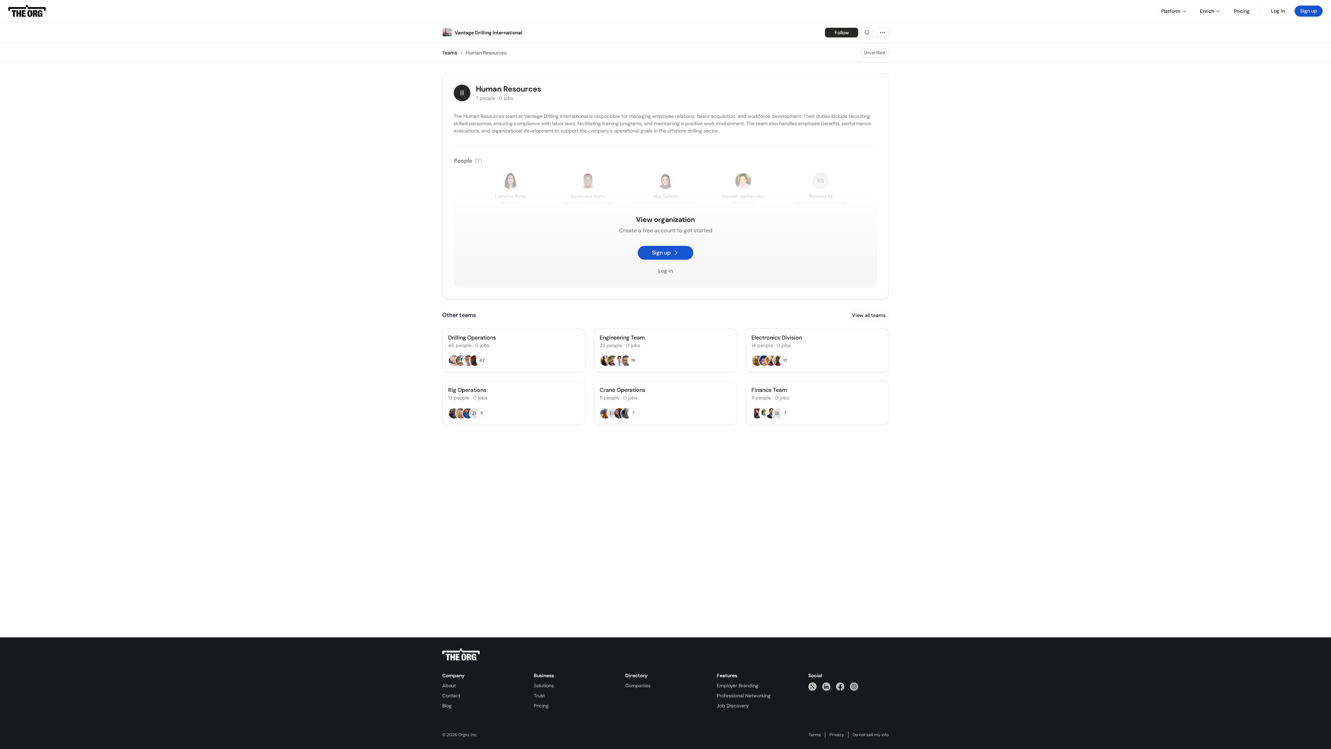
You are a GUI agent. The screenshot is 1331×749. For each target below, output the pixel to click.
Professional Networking (744, 695)
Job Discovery (733, 706)
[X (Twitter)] (812, 686)
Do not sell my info (871, 735)
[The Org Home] (27, 11)
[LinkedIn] (826, 686)
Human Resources (486, 53)
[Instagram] (854, 686)
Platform (1171, 11)
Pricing (541, 706)
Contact (451, 695)
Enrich (1207, 11)
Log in (1278, 11)
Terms (815, 735)
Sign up (1308, 11)
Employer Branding (737, 685)
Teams (449, 52)
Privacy (836, 735)
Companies (638, 685)
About (449, 685)
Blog (447, 706)
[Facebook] (840, 686)
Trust (539, 695)
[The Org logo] (461, 654)
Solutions (544, 685)
